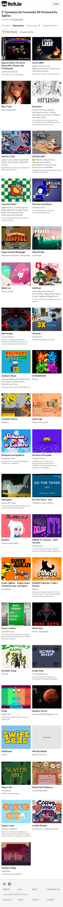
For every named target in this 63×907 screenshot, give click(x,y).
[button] (27, 40)
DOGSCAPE (38, 156)
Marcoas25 (19, 381)
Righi (3, 210)
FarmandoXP (17, 19)
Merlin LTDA (8, 156)
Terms (20, 899)
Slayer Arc (6, 787)
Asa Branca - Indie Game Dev (45, 829)
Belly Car (6, 287)
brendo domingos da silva (43, 111)
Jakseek (35, 162)
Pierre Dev (13, 162)
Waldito (5, 422)
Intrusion (37, 106)
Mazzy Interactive (40, 422)
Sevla (3, 110)
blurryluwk (50, 68)
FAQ (20, 889)
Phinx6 (4, 674)
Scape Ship (38, 670)
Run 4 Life (6, 106)
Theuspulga (24, 255)
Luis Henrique (7, 631)
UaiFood (36, 287)
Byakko (5, 539)
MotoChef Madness (42, 787)
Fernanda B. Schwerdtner (41, 163)
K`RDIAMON (39, 375)
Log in (56, 3)
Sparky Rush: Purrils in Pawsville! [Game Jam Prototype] (13, 65)
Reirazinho (37, 167)
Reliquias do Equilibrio (12, 455)
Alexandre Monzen (10, 255)
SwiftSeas (6, 751)
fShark (35, 379)
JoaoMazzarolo (20, 207)
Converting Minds (9, 71)
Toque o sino (7, 825)
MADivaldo (37, 546)
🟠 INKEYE (37, 159)
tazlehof (13, 829)
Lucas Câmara (7, 336)
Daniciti (5, 829)
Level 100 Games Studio (46, 69)
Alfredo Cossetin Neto (17, 210)
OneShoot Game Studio (42, 503)
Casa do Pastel (8, 204)
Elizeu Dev (6, 714)
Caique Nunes (38, 458)
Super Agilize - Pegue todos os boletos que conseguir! (15, 584)
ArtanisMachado (39, 790)
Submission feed (50, 25)
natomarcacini (38, 207)
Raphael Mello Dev (9, 379)
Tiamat (4, 543)
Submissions (18, 25)
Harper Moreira (39, 110)
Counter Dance (9, 418)
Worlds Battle (39, 751)
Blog (35, 889)
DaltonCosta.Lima (9, 384)
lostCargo (37, 418)
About (6, 889)
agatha (35, 66)
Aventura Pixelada (41, 455)
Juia (48, 66)
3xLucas (36, 333)
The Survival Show (42, 204)
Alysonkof (13, 159)
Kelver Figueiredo (40, 631)
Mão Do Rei (38, 252)
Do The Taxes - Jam (42, 499)
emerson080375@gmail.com (45, 714)
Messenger (7, 333)
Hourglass (6, 499)
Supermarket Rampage (13, 252)
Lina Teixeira (7, 381)
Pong (4, 710)
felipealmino (38, 68)
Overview (5, 25)
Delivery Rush (8, 375)
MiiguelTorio (49, 159)
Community (31, 25)
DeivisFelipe (17, 215)
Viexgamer (6, 790)
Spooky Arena (39, 710)
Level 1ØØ (38, 62)
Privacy (35, 899)
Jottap (4, 754)
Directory (7, 899)
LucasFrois (37, 336)
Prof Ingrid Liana (39, 674)
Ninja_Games (7, 291)
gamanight (13, 543)
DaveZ (42, 66)
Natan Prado (50, 164)
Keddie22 (11, 110)
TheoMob (5, 871)
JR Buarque (24, 379)
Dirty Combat (8, 628)
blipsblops (6, 589)
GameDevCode (8, 458)
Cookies (50, 899)
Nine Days (37, 628)
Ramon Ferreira (39, 754)
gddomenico (7, 207)
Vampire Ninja (8, 867)
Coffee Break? (39, 825)
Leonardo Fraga (8, 503)
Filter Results (11, 32)
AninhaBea (48, 167)
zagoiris (4, 159)
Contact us (53, 889)
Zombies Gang (8, 670)
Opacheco (36, 255)
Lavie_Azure (46, 115)
